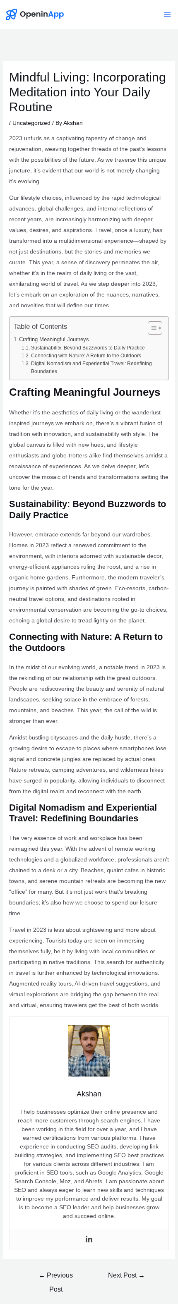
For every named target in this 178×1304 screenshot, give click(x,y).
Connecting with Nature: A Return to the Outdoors (86, 356)
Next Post (126, 1275)
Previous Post (55, 1278)
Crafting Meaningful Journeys (54, 339)
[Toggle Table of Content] (151, 328)
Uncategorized (31, 123)
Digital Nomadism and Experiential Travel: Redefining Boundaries (91, 367)
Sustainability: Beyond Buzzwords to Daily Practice (87, 348)
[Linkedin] (89, 1239)
